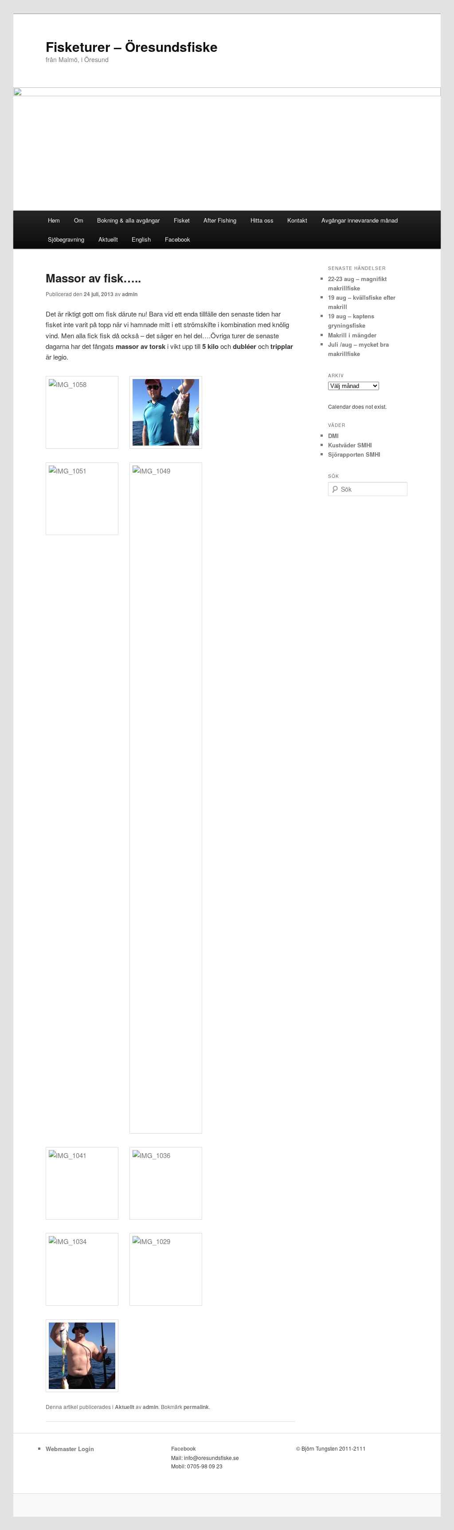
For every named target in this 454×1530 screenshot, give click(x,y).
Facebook (177, 239)
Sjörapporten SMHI (354, 454)
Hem (54, 220)
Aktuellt (108, 239)
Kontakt (297, 220)
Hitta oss (262, 220)
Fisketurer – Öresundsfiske (132, 46)
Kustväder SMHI (350, 445)
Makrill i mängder (352, 335)
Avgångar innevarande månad (359, 220)
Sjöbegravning (66, 239)
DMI (333, 435)
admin (129, 294)
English (141, 239)
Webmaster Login (70, 1448)
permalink (196, 1407)
